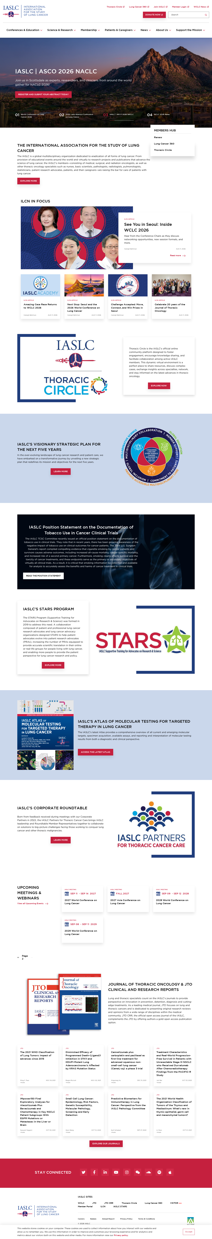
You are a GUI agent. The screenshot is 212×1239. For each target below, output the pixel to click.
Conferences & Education (22, 30)
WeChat (137, 1172)
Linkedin (105, 1172)
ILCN (103, 1207)
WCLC (81, 1203)
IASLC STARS (120, 1207)
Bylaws (93, 1219)
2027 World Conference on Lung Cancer (81, 902)
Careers (81, 1219)
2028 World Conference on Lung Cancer (172, 902)
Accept (188, 1232)
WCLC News (200, 7)
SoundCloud (148, 1172)
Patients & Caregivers (119, 30)
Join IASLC (159, 7)
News (144, 30)
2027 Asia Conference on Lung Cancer (125, 902)
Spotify (159, 1172)
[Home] (25, 11)
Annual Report (108, 1219)
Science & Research (60, 30)
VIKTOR (174, 1203)
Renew (158, 137)
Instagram (126, 1172)
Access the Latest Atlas (95, 752)
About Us (162, 30)
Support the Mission (189, 30)
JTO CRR (109, 1203)
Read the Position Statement (43, 576)
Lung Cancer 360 (138, 7)
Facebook (94, 1172)
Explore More (28, 181)
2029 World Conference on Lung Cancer (81, 932)
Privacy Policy (126, 1219)
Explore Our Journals (106, 1144)
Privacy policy (121, 1235)
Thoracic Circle (114, 7)
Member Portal (85, 1207)
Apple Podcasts (170, 1172)
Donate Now (153, 15)
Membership (89, 30)
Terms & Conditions (146, 1219)
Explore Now (159, 386)
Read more (175, 256)
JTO (94, 1203)
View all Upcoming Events (30, 904)
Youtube (116, 1172)
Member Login (179, 7)
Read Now (28, 95)
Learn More (61, 472)
